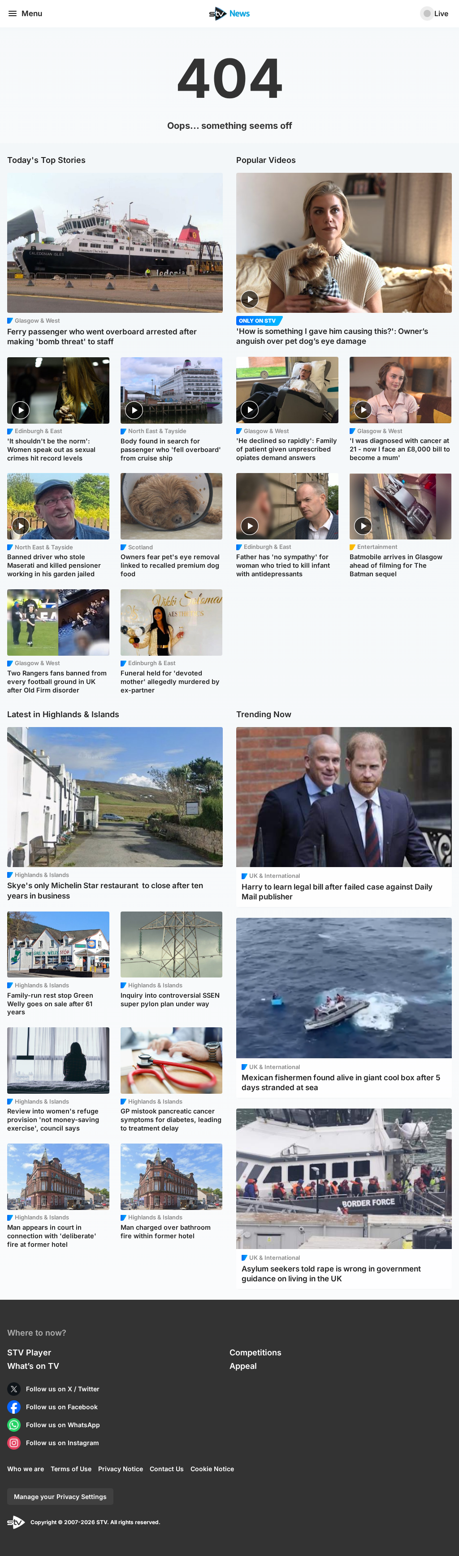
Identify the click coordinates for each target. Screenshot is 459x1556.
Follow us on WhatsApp (63, 1425)
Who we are (25, 1469)
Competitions (255, 1352)
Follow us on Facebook (62, 1407)
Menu (32, 13)
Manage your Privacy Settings (60, 1496)
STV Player (29, 1352)
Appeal (243, 1366)
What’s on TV (33, 1366)
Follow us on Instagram (62, 1442)
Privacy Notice (120, 1469)
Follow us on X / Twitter (63, 1389)
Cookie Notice (212, 1469)
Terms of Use (71, 1469)
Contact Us (167, 1469)
